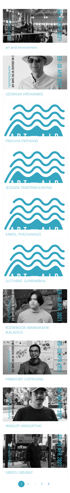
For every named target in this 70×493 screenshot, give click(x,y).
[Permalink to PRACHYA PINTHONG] (35, 119)
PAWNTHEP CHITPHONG (24, 379)
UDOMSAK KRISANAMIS (24, 94)
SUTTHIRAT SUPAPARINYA (26, 281)
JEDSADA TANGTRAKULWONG (29, 188)
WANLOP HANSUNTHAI (23, 426)
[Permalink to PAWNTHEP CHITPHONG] (35, 357)
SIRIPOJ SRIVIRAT (19, 473)
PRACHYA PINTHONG (22, 141)
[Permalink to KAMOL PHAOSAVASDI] (35, 212)
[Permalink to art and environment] (35, 25)
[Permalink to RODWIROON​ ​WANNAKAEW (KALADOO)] (35, 306)
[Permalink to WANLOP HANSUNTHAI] (35, 404)
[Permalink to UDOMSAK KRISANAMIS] (35, 72)
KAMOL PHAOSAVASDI (23, 234)
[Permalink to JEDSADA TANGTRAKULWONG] (35, 166)
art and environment (22, 47)
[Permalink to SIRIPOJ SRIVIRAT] (35, 450)
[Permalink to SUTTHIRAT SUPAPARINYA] (35, 259)
